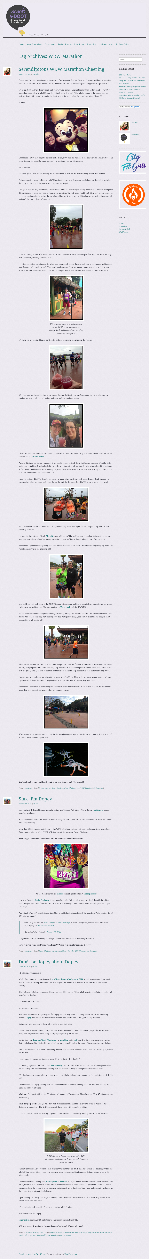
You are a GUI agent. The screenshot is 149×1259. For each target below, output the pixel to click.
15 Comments (98, 788)
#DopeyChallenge (63, 922)
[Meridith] (124, 131)
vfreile (35, 803)
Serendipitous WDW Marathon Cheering (61, 69)
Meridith (36, 74)
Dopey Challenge (57, 788)
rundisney (28, 788)
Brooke (41, 788)
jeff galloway (92, 1232)
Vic (69, 951)
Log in (121, 223)
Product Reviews (64, 44)
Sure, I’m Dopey (35, 798)
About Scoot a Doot (34, 44)
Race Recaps (79, 44)
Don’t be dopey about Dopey (48, 961)
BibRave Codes (122, 44)
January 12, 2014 (54, 932)
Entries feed (123, 226)
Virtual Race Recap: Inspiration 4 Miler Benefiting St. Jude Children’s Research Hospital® (132, 89)
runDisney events (106, 44)
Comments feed (124, 229)
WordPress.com (70, 1254)
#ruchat (50, 925)
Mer (78, 788)
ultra (27, 1235)
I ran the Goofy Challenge (44, 1039)
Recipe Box (92, 44)
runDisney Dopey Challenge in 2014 (67, 979)
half (76, 1039)
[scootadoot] (124, 143)
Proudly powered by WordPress (32, 1254)
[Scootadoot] (74, 20)
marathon (55, 951)
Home (21, 44)
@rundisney (49, 922)
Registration (24, 1219)
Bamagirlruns (90, 893)
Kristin (60, 893)
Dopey (28, 1017)
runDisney (63, 951)
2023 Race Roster (125, 75)
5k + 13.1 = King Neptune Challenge (132, 77)
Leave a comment (65, 1235)
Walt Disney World (38, 1235)
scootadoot (135, 134)
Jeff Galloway (56, 1065)
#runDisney (42, 925)
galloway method (68, 1232)
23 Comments (92, 951)
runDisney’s (97, 809)
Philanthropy (50, 44)
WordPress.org (124, 232)
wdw (72, 951)
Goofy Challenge (70, 788)
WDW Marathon (86, 788)
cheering (48, 788)
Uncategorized (38, 1232)
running (21, 1235)
